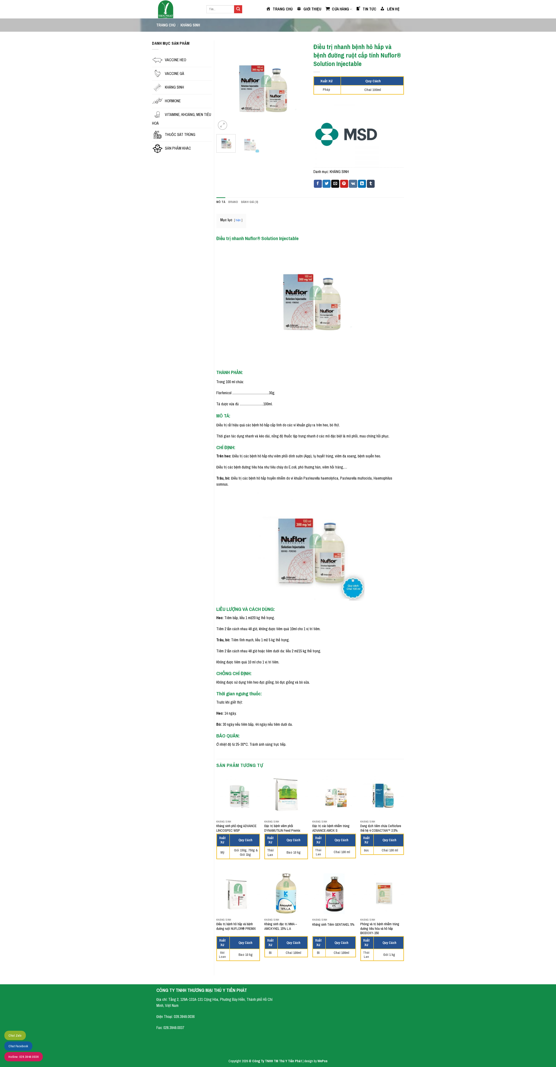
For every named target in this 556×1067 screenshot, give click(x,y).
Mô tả (220, 202)
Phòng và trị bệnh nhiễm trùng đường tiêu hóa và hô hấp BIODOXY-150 (379, 928)
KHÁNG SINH (190, 25)
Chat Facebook (18, 1046)
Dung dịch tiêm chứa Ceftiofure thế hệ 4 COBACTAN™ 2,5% (380, 828)
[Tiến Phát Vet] (178, 9)
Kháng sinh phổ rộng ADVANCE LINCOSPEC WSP (236, 828)
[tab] (220, 202)
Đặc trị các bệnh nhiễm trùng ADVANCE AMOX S (330, 828)
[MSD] (346, 134)
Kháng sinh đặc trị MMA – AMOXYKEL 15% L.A (280, 926)
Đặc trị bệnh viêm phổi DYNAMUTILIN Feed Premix (282, 828)
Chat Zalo (15, 1035)
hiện (238, 220)
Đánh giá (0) (249, 202)
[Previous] (224, 86)
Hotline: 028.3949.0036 (23, 1056)
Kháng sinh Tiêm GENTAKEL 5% (333, 924)
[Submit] (238, 9)
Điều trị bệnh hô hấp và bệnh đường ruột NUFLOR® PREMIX (236, 926)
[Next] (299, 86)
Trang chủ (165, 25)
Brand (233, 202)
